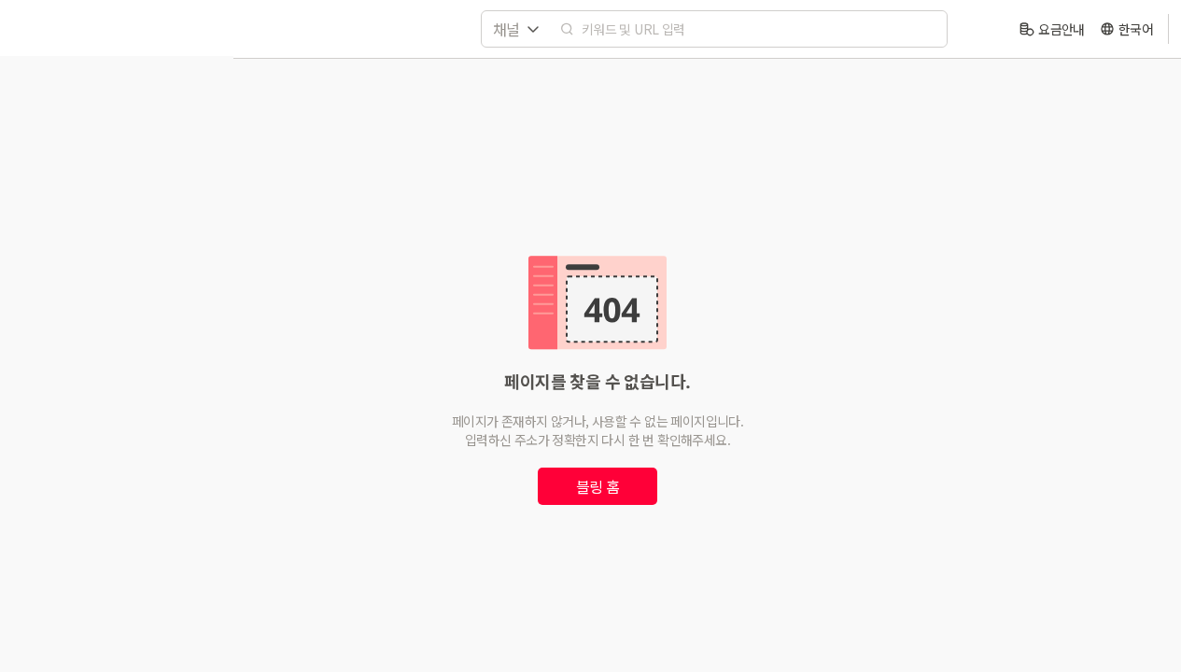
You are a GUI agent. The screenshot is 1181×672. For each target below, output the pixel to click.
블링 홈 (598, 486)
